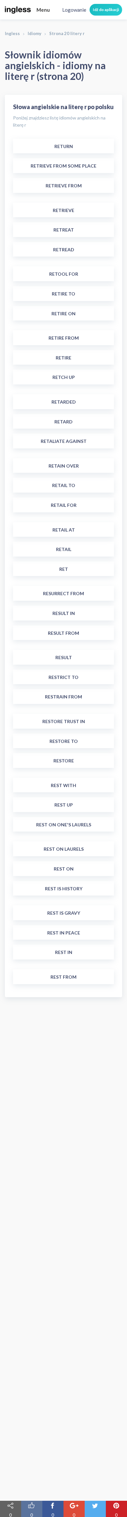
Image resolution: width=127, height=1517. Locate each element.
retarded (63, 402)
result (63, 657)
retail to (63, 485)
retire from (64, 338)
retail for (64, 505)
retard (63, 421)
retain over (64, 466)
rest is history (63, 888)
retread (63, 249)
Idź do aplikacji (106, 9)
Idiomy (34, 33)
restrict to (63, 677)
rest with (63, 785)
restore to (63, 741)
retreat (63, 229)
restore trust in (63, 721)
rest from (63, 977)
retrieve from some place (63, 166)
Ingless (12, 33)
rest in (63, 952)
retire (63, 357)
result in (63, 613)
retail (63, 549)
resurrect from (63, 593)
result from (63, 633)
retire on (63, 313)
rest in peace (63, 932)
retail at (63, 530)
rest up (63, 805)
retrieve (63, 210)
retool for (63, 274)
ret (63, 569)
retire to (63, 293)
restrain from (63, 696)
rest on (64, 868)
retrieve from (64, 185)
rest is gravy (63, 913)
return (63, 146)
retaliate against (64, 441)
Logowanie (74, 10)
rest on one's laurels (63, 824)
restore (63, 760)
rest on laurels (64, 849)
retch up (63, 377)
